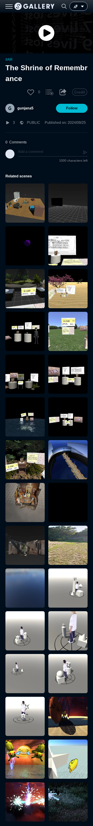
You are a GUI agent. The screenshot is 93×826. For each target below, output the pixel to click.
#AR (9, 59)
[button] (64, 6)
